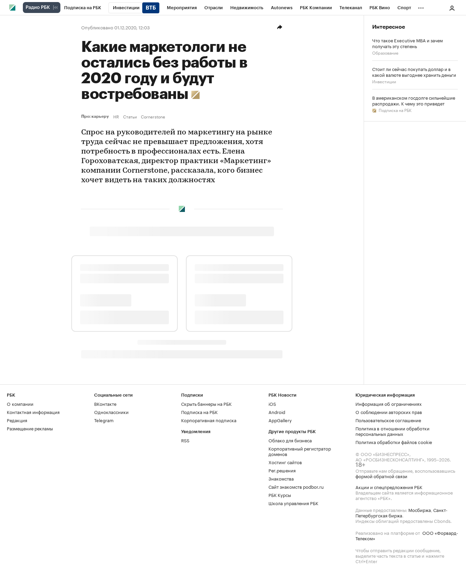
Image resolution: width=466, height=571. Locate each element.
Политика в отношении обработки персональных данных (392, 431)
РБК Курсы (279, 494)
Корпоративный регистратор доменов (299, 451)
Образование (385, 52)
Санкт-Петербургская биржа (401, 512)
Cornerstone (153, 116)
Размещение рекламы (30, 428)
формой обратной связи (381, 475)
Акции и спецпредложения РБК (388, 486)
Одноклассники (111, 411)
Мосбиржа (419, 509)
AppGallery (280, 419)
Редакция (17, 419)
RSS (185, 440)
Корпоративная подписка (208, 419)
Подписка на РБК (394, 109)
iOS (272, 403)
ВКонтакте (105, 403)
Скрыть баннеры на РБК (206, 403)
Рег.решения (282, 470)
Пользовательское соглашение (388, 419)
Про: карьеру (96, 116)
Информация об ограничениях (388, 403)
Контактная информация (33, 411)
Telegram (104, 419)
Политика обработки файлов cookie (393, 441)
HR (116, 116)
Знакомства (281, 478)
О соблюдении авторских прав (388, 411)
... (421, 6)
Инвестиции (384, 81)
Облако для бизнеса (290, 440)
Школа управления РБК (293, 502)
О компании (20, 403)
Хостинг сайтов (285, 461)
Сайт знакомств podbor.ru (296, 486)
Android (276, 411)
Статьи (130, 116)
